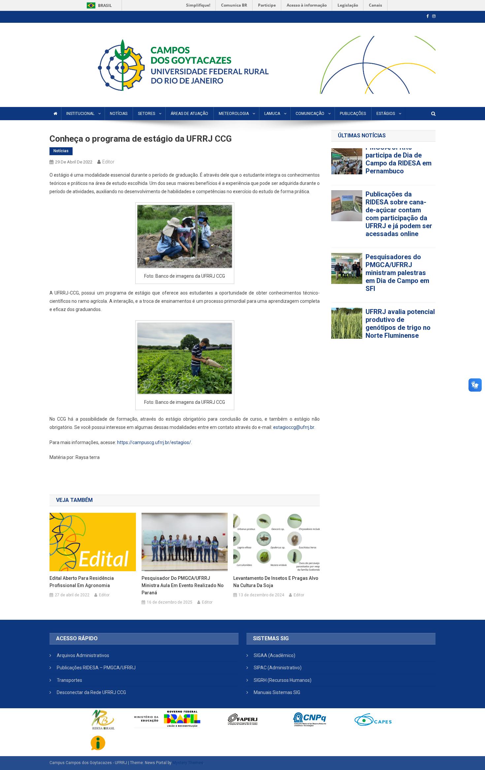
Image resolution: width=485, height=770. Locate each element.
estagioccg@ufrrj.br (293, 427)
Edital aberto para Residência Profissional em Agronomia (81, 582)
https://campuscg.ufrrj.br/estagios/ (154, 442)
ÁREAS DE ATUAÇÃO (189, 113)
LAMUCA (272, 113)
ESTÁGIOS (385, 113)
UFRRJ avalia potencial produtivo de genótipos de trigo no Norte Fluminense (400, 182)
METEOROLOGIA (234, 113)
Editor (108, 161)
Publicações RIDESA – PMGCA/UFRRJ (96, 667)
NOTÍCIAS (118, 113)
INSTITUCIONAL (80, 113)
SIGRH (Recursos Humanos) (282, 680)
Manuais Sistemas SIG (277, 692)
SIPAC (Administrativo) (278, 667)
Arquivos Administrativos (83, 655)
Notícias (61, 151)
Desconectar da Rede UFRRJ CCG (91, 692)
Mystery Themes (188, 762)
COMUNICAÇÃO (310, 113)
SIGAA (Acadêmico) (274, 655)
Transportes (69, 680)
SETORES (146, 113)
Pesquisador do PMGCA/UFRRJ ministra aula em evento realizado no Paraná (183, 585)
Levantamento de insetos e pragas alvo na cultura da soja (275, 582)
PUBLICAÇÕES (353, 113)
